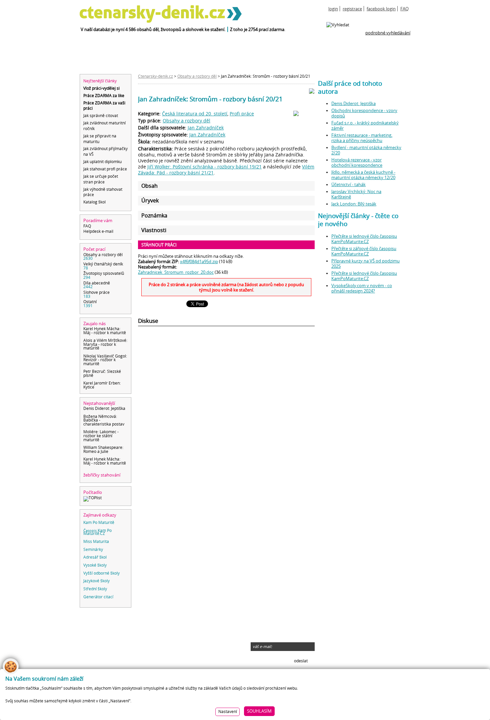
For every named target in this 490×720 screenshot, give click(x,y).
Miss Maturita (96, 542)
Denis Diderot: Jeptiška (104, 409)
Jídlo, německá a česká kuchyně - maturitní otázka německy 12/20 (363, 174)
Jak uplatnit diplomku (102, 161)
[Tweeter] (366, 635)
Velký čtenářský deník (103, 266)
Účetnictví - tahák (348, 184)
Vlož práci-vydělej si (101, 88)
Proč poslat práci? (101, 652)
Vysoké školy (95, 566)
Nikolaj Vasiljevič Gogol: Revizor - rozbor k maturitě (105, 360)
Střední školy (95, 589)
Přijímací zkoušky (184, 652)
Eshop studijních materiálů (110, 657)
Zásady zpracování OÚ (106, 636)
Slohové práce (181, 641)
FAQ (404, 8)
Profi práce (242, 114)
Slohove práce (96, 294)
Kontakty (93, 625)
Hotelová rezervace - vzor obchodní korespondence (356, 162)
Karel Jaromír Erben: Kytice (102, 385)
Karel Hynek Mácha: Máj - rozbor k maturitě (104, 331)
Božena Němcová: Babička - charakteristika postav (103, 421)
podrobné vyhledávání (387, 32)
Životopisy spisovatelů (103, 275)
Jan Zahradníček (206, 128)
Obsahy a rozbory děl (103, 256)
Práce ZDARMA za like (103, 95)
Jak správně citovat (100, 115)
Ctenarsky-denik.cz (155, 76)
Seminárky (93, 550)
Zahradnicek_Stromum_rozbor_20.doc (176, 272)
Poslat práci (95, 647)
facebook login (381, 8)
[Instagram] (341, 655)
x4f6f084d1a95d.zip (199, 261)
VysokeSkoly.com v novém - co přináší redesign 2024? (361, 288)
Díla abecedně (96, 285)
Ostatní (90, 303)
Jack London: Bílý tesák (353, 203)
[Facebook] (341, 635)
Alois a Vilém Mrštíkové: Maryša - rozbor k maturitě (105, 344)
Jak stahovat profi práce (105, 168)
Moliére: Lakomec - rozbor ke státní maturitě (101, 436)
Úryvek (150, 200)
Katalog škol (179, 657)
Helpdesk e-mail (98, 231)
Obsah (149, 186)
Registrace (117, 625)
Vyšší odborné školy (101, 574)
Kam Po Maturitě (98, 523)
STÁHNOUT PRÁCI (159, 244)
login (333, 8)
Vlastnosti (153, 230)
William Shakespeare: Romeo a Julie (103, 450)
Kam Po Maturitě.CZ (97, 532)
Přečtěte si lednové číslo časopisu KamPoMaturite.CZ (364, 238)
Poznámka (154, 215)
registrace (352, 8)
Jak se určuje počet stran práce (100, 179)
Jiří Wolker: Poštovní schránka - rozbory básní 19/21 (204, 167)
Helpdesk (93, 631)
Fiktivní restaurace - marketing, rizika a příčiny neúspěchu (361, 137)
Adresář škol (95, 558)
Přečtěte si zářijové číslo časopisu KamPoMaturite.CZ (363, 251)
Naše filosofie (113, 620)
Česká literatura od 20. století (194, 114)
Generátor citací (98, 597)
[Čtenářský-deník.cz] (120, 15)
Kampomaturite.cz (102, 641)
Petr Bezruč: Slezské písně (102, 374)
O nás (89, 620)
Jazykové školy (96, 581)
